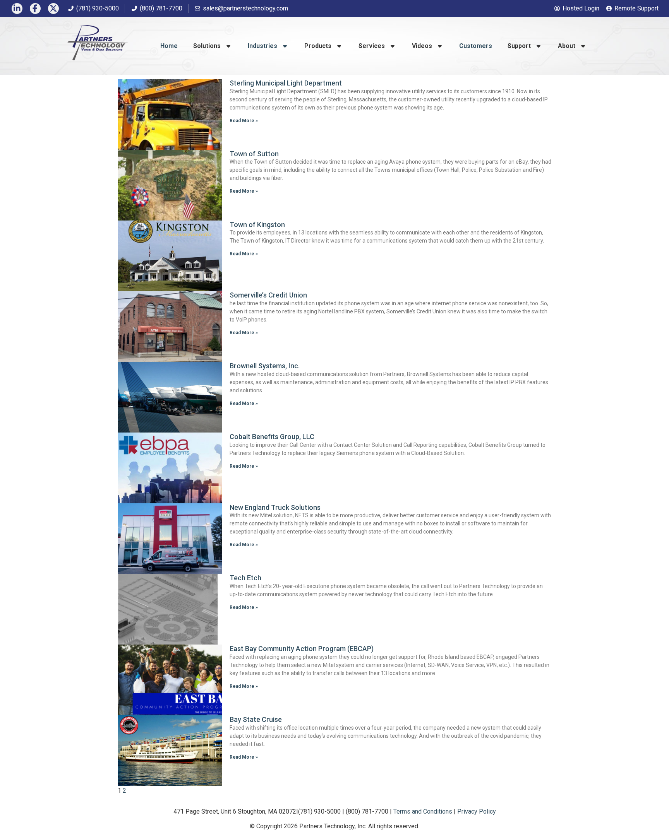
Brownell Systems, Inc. (265, 366)
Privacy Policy (476, 811)
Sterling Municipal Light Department (286, 83)
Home (169, 46)
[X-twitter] (53, 8)
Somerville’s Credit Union (268, 295)
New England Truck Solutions (275, 507)
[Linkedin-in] (17, 8)
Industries (262, 46)
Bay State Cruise (256, 719)
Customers (475, 46)
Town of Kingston (257, 225)
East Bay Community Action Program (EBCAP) (302, 649)
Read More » (244, 120)
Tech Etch (245, 578)
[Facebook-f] (35, 8)
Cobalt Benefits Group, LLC (272, 437)
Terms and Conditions (422, 811)
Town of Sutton (254, 154)
